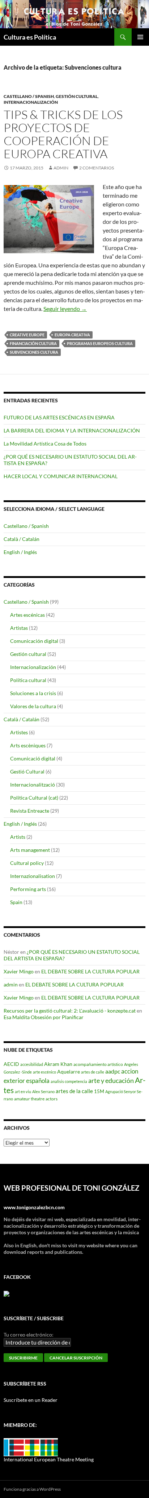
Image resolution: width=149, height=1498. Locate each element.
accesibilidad (31, 1064)
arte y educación (111, 1080)
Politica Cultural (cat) (34, 798)
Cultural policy (27, 863)
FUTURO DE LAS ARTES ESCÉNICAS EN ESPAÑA (59, 417)
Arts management (30, 850)
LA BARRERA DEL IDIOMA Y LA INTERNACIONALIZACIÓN (72, 430)
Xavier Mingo (19, 971)
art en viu (23, 1091)
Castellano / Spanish (29, 96)
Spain (16, 902)
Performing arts (28, 889)
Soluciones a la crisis (33, 693)
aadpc (112, 1071)
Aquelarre (68, 1071)
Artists (17, 837)
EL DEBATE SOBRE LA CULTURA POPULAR (90, 971)
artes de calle (92, 1072)
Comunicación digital (34, 641)
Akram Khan (58, 1064)
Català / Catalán (21, 539)
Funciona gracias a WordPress (32, 1489)
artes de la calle (74, 1091)
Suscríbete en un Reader (31, 1400)
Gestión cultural (77, 96)
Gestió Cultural (27, 771)
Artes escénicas (27, 615)
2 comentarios (96, 168)
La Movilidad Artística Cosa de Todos (45, 443)
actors (52, 1098)
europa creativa (72, 334)
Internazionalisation (32, 876)
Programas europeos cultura (100, 343)
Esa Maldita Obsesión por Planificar (44, 1017)
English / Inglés (20, 552)
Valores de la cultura (33, 706)
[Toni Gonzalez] (6, 1293)
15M (99, 1091)
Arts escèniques (28, 745)
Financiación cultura (33, 343)
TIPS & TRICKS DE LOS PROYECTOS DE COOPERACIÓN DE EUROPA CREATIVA (63, 134)
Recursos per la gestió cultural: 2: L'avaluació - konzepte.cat (70, 1010)
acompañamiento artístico (98, 1064)
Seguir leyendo (65, 308)
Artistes (19, 732)
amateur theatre (29, 1098)
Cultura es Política (30, 37)
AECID (11, 1064)
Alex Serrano (43, 1091)
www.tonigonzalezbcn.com (34, 1207)
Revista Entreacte (29, 811)
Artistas (19, 628)
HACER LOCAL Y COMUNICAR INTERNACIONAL (61, 476)
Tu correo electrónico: (29, 1334)
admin (61, 168)
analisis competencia (69, 1081)
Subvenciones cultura (34, 352)
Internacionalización (31, 102)
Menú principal (140, 37)
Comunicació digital (32, 758)
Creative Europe (27, 334)
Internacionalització (32, 784)
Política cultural (28, 680)
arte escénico (44, 1072)
